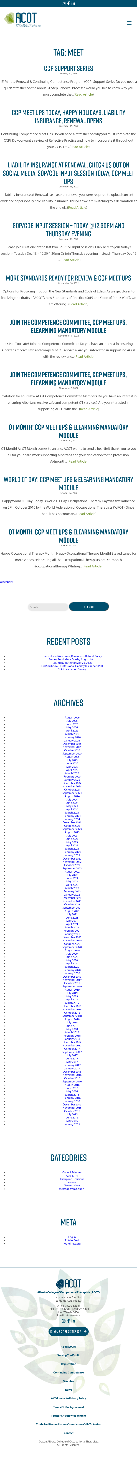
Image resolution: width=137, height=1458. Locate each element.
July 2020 (72, 953)
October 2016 (72, 1078)
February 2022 (72, 891)
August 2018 (72, 1019)
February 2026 (72, 737)
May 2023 (72, 842)
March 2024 (72, 812)
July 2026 (72, 720)
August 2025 (72, 756)
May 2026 (72, 727)
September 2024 (72, 793)
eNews (72, 1182)
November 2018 (72, 1009)
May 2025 (72, 766)
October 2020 (72, 943)
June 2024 (72, 802)
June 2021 (72, 917)
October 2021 (72, 904)
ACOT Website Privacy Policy (68, 1398)
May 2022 (72, 881)
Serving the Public (68, 1355)
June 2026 (72, 724)
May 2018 (72, 1029)
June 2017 (72, 1058)
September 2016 (72, 1081)
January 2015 (72, 1124)
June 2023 (72, 838)
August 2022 (72, 871)
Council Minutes (72, 1172)
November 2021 (72, 901)
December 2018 (72, 1006)
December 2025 (72, 743)
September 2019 (72, 986)
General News (72, 1185)
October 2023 (72, 825)
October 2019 (72, 983)
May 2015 (72, 1121)
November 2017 (72, 1045)
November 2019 (72, 980)
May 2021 (72, 920)
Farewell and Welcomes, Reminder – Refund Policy (72, 656)
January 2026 (72, 740)
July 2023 (72, 835)
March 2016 (72, 1094)
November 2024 (72, 786)
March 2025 (72, 773)
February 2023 (72, 852)
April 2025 (72, 770)
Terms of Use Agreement (68, 1407)
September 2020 (72, 947)
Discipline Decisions (72, 1179)
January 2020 (72, 973)
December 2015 (72, 1104)
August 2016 (72, 1085)
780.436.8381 (72, 1305)
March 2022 (72, 888)
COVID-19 (72, 1175)
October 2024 (72, 789)
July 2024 (72, 799)
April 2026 (72, 730)
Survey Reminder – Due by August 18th (72, 659)
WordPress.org (72, 1243)
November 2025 (72, 747)
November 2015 (72, 1107)
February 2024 (72, 816)
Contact (68, 1433)
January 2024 (72, 819)
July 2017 (72, 1055)
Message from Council (72, 1189)
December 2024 (72, 783)
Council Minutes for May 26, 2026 (72, 662)
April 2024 (72, 809)
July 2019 (72, 993)
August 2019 (72, 989)
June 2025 (72, 763)
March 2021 (72, 927)
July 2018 (72, 1022)
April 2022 (72, 884)
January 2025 (72, 779)
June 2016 (72, 1088)
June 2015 (72, 1117)
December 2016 (72, 1071)
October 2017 (72, 1048)
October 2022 (72, 865)
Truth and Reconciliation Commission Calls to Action (68, 1424)
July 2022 (72, 875)
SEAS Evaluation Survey (72, 669)
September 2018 (72, 1016)
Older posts (6, 581)
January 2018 (72, 1039)
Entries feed (72, 1240)
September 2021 (72, 907)
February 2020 (72, 970)
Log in (72, 1237)
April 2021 (72, 924)
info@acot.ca (72, 1315)
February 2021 (72, 930)
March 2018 (72, 1032)
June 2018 (72, 1026)
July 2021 (72, 914)
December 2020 (72, 937)
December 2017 (72, 1042)
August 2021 (72, 911)
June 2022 (72, 878)
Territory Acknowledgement (68, 1415)
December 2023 (72, 822)
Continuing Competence (68, 1372)
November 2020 (72, 940)
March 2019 (72, 1003)
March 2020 (72, 966)
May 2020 (72, 960)
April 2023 (72, 845)
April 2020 (72, 963)
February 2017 (72, 1065)
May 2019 (72, 996)
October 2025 (72, 750)
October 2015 (72, 1111)
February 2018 (72, 1035)
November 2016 (72, 1075)
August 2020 (72, 950)
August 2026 (72, 717)
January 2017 (72, 1068)
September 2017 (72, 1052)
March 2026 (72, 734)
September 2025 (72, 753)
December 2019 (72, 976)
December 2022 (72, 858)
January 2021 (72, 934)
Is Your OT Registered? (66, 1331)
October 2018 (72, 1012)
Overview (68, 1381)
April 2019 (72, 999)
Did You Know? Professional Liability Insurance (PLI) (72, 666)
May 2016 (72, 1091)
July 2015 (72, 1114)
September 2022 (72, 868)
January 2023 (72, 855)
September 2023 (72, 829)
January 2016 (72, 1101)
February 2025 (72, 776)
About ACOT (69, 1346)
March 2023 (72, 848)
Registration (68, 1364)
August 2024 (72, 796)
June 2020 (72, 957)
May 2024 (72, 806)
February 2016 (72, 1098)
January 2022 (72, 894)
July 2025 (72, 760)
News (68, 1389)
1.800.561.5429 (80, 1309)
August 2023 (72, 832)
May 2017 (72, 1062)
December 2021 (72, 897)
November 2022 (72, 861)
